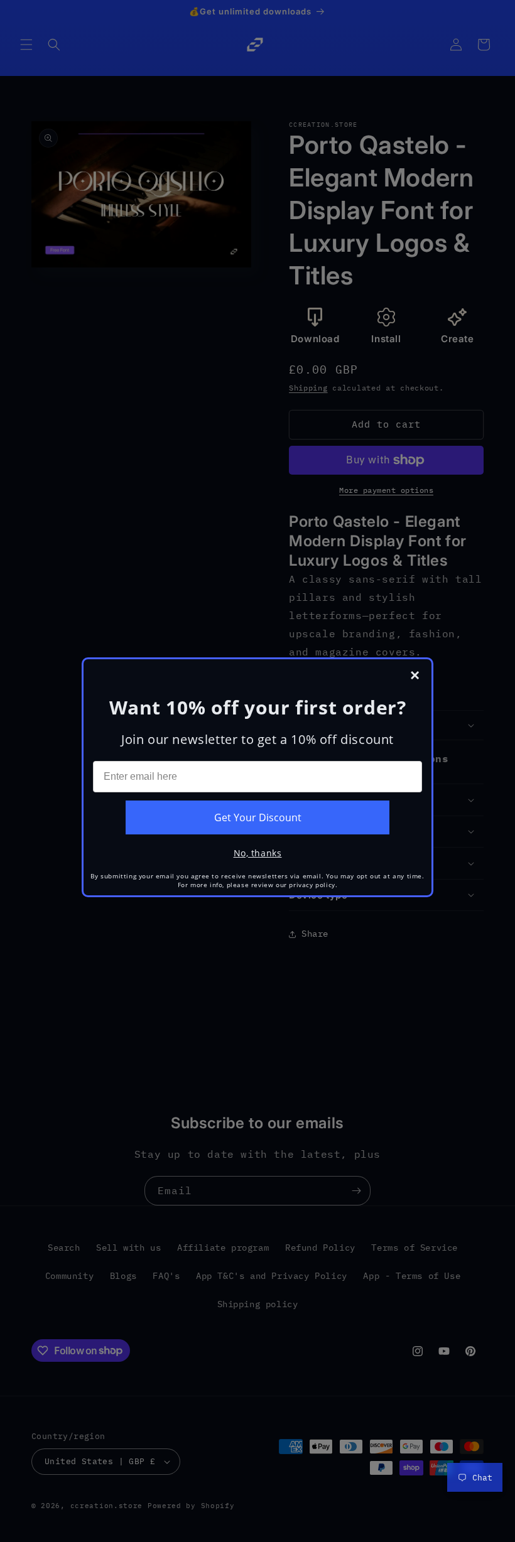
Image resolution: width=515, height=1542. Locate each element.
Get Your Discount (257, 817)
